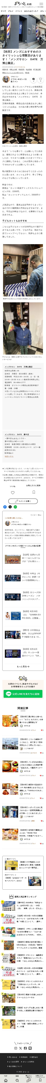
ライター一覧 (35, 515)
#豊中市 (5, 69)
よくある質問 (14, 1062)
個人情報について (15, 1066)
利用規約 (24, 1057)
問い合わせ (13, 1057)
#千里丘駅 (37, 69)
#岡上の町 (13, 69)
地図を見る (9, 456)
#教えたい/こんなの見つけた (13, 73)
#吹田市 (22, 69)
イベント (18, 11)
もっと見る (22, 666)
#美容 (27, 73)
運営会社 (34, 1057)
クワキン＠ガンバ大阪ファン (19, 79)
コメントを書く (25, 501)
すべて (3, 11)
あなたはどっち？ (31, 11)
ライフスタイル (20, 67)
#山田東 (29, 69)
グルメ (10, 11)
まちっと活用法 (28, 1062)
